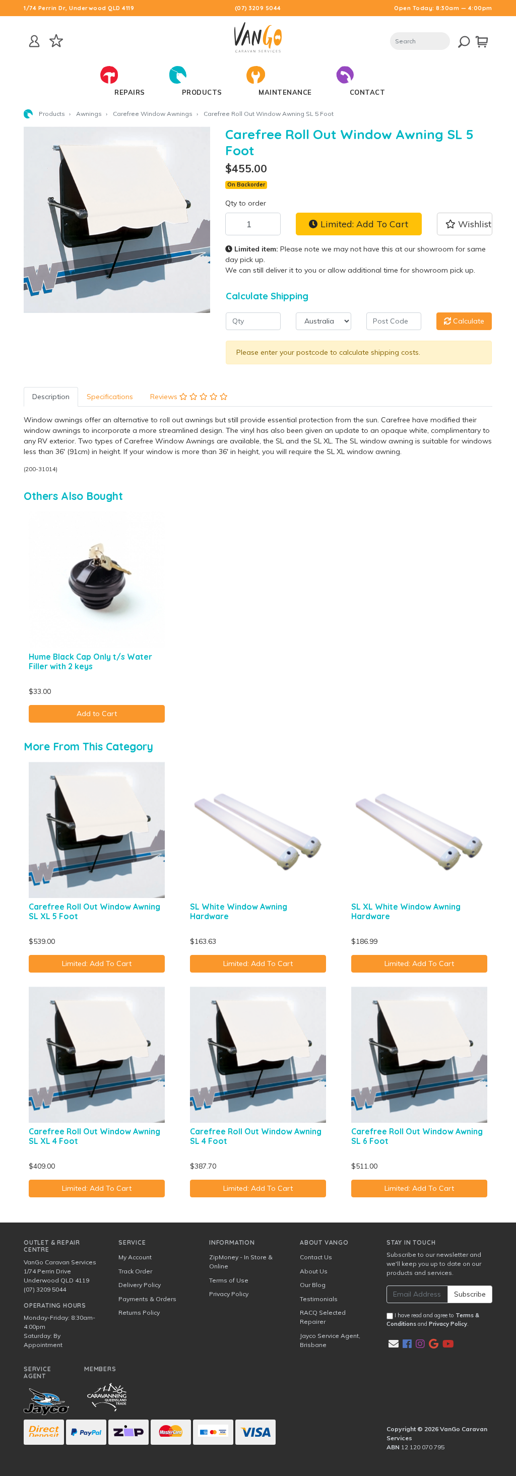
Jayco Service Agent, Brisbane (330, 1340)
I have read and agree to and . (432, 1319)
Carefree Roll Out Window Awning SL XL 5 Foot (94, 911)
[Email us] (394, 1343)
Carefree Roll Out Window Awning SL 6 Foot (417, 1136)
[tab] (51, 397)
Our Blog (313, 1285)
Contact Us (316, 1257)
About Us (314, 1271)
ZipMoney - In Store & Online (241, 1261)
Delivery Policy (139, 1285)
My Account (135, 1257)
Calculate (467, 321)
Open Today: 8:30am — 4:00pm (443, 8)
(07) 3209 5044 (258, 8)
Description (51, 396)
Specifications (110, 396)
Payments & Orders (147, 1299)
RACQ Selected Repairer (323, 1317)
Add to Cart (97, 713)
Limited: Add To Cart (363, 223)
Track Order (135, 1271)
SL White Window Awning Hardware (238, 911)
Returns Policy (139, 1312)
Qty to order (245, 203)
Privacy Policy (228, 1294)
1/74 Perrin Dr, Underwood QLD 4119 (79, 8)
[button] (464, 224)
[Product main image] (117, 219)
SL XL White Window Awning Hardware (406, 911)
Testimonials (319, 1299)
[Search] (457, 40)
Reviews (164, 396)
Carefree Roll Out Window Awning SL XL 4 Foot (94, 1136)
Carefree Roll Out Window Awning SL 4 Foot (255, 1136)
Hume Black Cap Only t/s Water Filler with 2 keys (90, 661)
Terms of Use (228, 1280)
